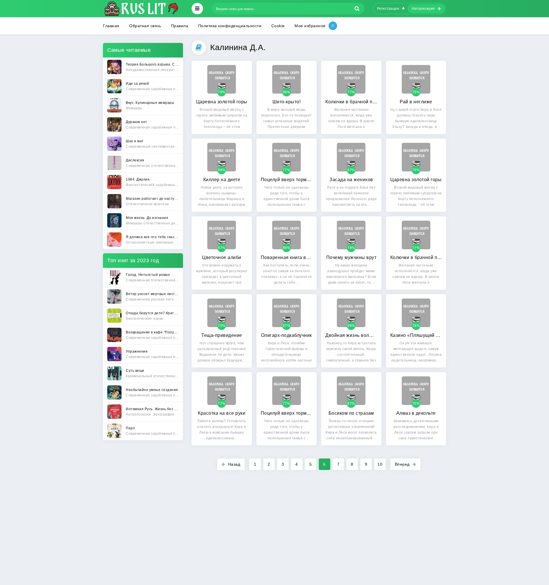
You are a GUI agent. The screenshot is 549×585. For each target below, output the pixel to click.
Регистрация (388, 9)
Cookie (278, 25)
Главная (111, 25)
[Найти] (357, 8)
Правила (179, 25)
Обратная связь (145, 25)
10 (379, 464)
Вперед (402, 464)
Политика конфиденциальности (230, 25)
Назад (234, 464)
